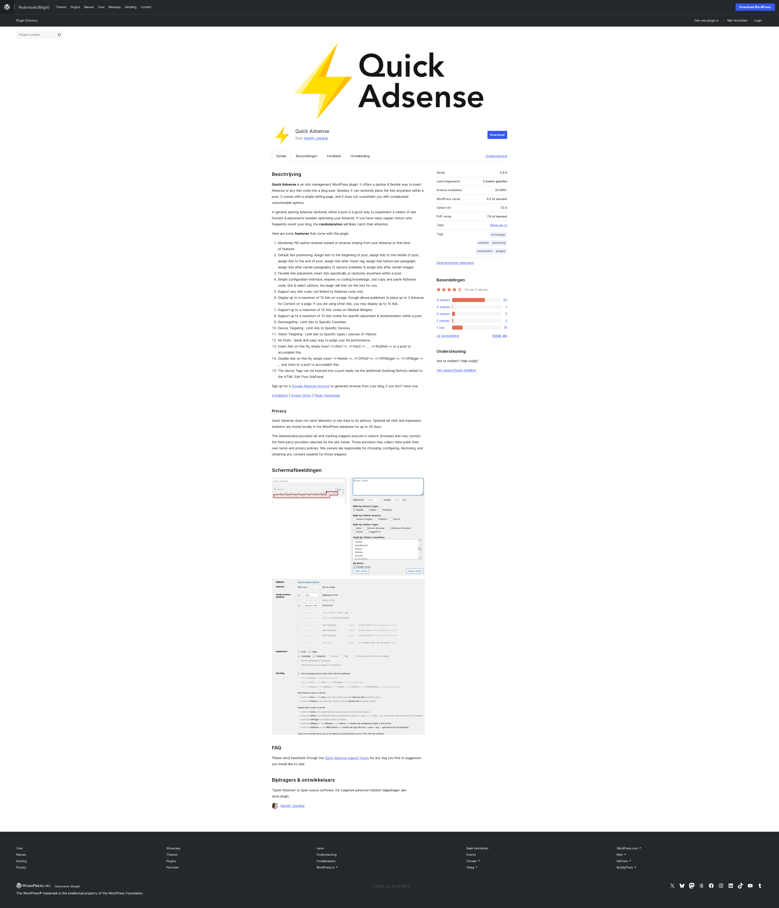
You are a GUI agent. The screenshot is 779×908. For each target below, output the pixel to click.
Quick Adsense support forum (347, 758)
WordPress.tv (327, 867)
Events (471, 854)
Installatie (334, 156)
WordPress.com (629, 848)
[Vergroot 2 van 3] (419, 483)
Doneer (473, 861)
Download (497, 135)
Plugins (171, 861)
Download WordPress (755, 7)
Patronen (172, 867)
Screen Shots (301, 395)
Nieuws (21, 854)
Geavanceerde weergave (455, 263)
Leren (320, 848)
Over (19, 848)
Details (281, 156)
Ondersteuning (496, 156)
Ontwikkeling (360, 156)
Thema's (172, 854)
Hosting (21, 861)
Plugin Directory (27, 20)
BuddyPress (626, 867)
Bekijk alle (499, 336)
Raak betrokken (477, 848)
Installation (280, 395)
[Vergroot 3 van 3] (419, 584)
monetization (485, 251)
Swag (472, 867)
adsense (483, 242)
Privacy (21, 867)
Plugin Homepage (327, 395)
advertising (499, 242)
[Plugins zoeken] (59, 35)
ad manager (498, 234)
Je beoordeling (448, 336)
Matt (621, 854)
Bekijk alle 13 (498, 225)
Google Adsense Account (311, 386)
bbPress (624, 861)
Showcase (173, 848)
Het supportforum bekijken (456, 370)
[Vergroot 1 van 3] (341, 483)
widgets (501, 251)
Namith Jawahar (316, 138)
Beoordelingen (306, 156)
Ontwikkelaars (326, 861)
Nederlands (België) (67, 886)
